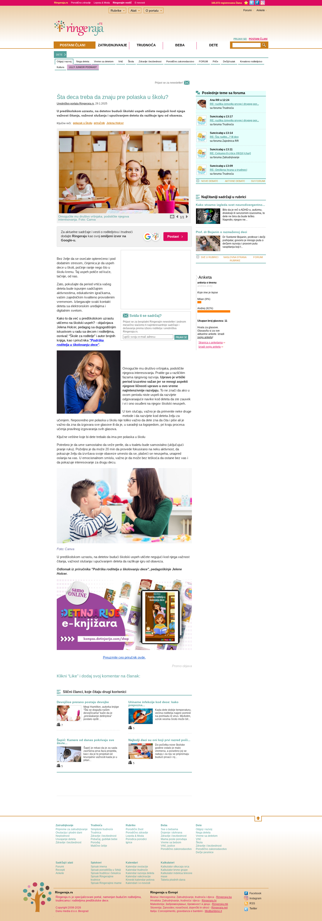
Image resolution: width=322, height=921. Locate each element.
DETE (59, 54)
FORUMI (258, 257)
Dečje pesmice (205, 852)
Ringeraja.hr (209, 900)
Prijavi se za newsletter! (169, 82)
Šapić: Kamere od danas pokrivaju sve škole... (85, 741)
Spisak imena (99, 866)
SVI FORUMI (258, 181)
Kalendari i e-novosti (138, 883)
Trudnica (96, 832)
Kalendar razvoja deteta (140, 873)
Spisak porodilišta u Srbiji (106, 869)
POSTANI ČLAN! (258, 39)
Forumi (247, 10)
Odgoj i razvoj (64, 61)
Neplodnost (62, 835)
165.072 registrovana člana (226, 3)
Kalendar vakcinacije (138, 876)
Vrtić (120, 61)
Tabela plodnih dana (173, 879)
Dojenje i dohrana (171, 832)
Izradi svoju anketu (209, 346)
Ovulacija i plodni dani (69, 832)
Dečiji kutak (229, 61)
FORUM (203, 61)
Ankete (261, 10)
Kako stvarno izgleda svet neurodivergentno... (230, 204)
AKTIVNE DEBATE (235, 181)
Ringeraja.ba (224, 897)
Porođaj (95, 842)
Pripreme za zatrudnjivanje (72, 829)
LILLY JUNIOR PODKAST (83, 67)
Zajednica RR (230, 140)
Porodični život (134, 829)
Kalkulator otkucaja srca (175, 866)
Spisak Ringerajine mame (106, 883)
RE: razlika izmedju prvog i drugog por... (234, 104)
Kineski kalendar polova (140, 879)
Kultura (60, 67)
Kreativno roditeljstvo (251, 61)
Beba (180, 45)
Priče (215, 61)
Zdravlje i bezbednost (150, 61)
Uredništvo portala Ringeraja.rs (75, 103)
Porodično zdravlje (81, 2)
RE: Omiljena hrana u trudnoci (228, 169)
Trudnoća (228, 108)
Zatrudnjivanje (230, 157)
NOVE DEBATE (209, 181)
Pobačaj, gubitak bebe (104, 839)
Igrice (129, 842)
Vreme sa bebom (171, 842)
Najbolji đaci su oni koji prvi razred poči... (159, 739)
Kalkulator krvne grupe (174, 869)
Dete (213, 45)
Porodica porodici (136, 839)
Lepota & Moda (102, 2)
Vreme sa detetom (103, 61)
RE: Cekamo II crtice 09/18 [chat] (230, 153)
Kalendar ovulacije (137, 866)
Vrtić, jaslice (168, 845)
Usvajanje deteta (66, 839)
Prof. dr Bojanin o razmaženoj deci (221, 232)
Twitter (253, 908)
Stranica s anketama (210, 342)
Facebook (255, 893)
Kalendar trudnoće (137, 869)
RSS (252, 903)
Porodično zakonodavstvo (180, 61)
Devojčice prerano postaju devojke (83, 702)
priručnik (99, 123)
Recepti (60, 869)
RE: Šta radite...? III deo (224, 136)
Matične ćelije (99, 845)
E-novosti (140, 2)
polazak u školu (82, 123)
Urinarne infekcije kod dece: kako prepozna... (153, 703)
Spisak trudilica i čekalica (106, 873)
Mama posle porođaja (174, 839)
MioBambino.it (213, 911)
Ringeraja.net (219, 907)
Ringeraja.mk (220, 904)
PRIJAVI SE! (240, 39)
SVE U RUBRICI (209, 257)
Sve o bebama (169, 829)
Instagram (255, 898)
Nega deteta (82, 61)
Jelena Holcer (115, 123)
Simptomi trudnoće (102, 829)
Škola (131, 61)
